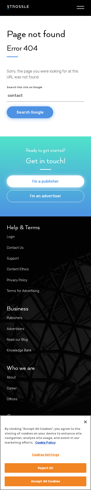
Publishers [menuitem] (14, 318)
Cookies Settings (45, 454)
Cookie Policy (45, 442)
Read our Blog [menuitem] (17, 340)
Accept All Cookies (45, 481)
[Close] (85, 422)
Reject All (45, 468)
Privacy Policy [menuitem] (17, 280)
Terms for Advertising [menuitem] (23, 291)
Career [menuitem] (12, 388)
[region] (45, 452)
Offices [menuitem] (12, 399)
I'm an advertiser (45, 196)
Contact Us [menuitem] (15, 248)
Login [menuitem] (11, 237)
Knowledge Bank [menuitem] (19, 350)
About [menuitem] (11, 377)
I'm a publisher (45, 181)
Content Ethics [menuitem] (18, 269)
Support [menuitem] (13, 259)
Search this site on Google (24, 87)
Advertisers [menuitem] (15, 329)
